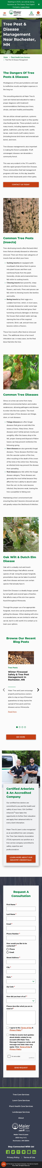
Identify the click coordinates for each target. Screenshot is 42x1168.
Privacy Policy (15, 1030)
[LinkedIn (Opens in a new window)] (34, 1152)
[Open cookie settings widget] (3, 1164)
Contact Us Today (21, 184)
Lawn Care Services (21, 1100)
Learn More (25, 7)
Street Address (13, 957)
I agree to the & (21, 1029)
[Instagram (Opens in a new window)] (24, 1152)
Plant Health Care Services (20, 57)
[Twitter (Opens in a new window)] (13, 1152)
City (8, 967)
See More (20, 737)
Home (6, 57)
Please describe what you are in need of (19, 1007)
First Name (11, 904)
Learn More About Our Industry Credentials (21, 858)
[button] (17, 727)
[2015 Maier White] (21, 1127)
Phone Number (13, 934)
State (9, 977)
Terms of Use (26, 1028)
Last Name (11, 914)
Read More (12, 712)
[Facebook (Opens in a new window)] (8, 1152)
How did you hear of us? (16, 996)
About (21, 1118)
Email (9, 924)
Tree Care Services (21, 1095)
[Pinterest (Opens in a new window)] (18, 1152)
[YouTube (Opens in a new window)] (29, 1152)
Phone (12, 949)
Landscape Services (21, 1112)
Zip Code (10, 987)
